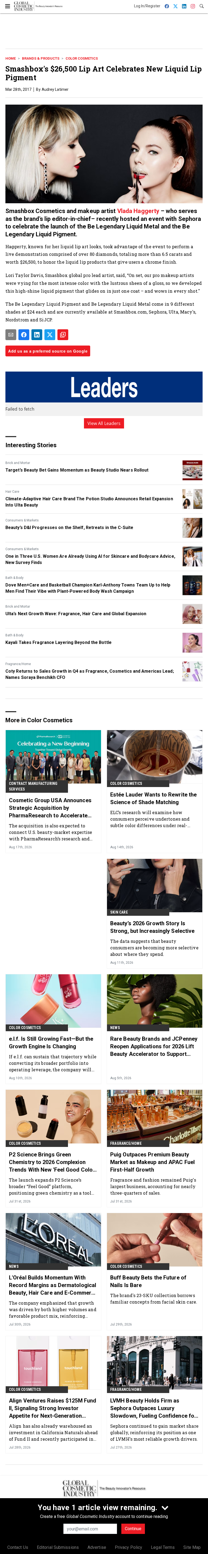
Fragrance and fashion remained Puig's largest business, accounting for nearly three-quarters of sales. (153, 1186)
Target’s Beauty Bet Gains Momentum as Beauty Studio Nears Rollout (77, 470)
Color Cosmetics (82, 58)
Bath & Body (14, 578)
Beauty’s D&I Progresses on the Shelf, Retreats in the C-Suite (69, 527)
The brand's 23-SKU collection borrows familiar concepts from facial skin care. (153, 1298)
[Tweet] (49, 334)
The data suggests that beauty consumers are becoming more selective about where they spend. (154, 947)
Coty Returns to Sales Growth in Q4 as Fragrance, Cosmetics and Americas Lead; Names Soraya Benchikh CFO (89, 674)
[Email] (10, 334)
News (115, 1028)
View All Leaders (104, 423)
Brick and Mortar (17, 463)
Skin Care (119, 912)
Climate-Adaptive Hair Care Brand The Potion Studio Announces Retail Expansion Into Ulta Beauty (89, 501)
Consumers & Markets (22, 520)
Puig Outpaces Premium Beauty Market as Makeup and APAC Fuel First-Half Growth (152, 1162)
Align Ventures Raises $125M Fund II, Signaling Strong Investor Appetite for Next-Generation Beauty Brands (52, 1408)
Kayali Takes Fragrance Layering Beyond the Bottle (58, 642)
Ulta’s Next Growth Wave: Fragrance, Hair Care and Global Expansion (76, 613)
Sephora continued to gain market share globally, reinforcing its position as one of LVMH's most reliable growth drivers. (154, 1432)
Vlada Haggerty (138, 211)
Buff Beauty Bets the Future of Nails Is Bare (148, 1281)
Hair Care (12, 492)
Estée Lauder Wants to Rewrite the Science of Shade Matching (153, 798)
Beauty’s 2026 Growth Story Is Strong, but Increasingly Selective (152, 927)
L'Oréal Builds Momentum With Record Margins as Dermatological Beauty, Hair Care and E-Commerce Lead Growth (53, 1285)
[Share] (23, 334)
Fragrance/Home (18, 664)
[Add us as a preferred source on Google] (62, 334)
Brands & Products (40, 58)
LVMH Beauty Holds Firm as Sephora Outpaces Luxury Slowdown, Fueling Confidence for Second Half (153, 1408)
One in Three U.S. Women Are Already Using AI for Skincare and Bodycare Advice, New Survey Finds (90, 559)
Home (10, 58)
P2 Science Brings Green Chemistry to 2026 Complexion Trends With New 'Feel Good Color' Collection (52, 1162)
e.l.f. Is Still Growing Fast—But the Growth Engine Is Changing (51, 1043)
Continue (133, 1528)
